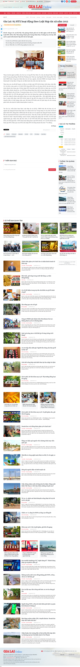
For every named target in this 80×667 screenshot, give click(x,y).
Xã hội (70, 13)
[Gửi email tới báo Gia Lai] (69, 1)
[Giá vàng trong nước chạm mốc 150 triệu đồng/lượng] (49, 246)
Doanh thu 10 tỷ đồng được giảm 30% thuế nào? (36, 426)
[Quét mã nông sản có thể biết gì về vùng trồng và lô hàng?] (11, 338)
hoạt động (43, 134)
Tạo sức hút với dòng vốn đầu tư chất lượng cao (70, 30)
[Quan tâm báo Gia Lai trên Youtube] (67, 1)
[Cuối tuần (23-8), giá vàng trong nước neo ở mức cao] (11, 397)
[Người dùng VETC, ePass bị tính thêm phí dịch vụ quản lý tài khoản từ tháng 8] (11, 608)
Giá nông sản (66, 17)
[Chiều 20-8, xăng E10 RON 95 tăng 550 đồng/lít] (11, 517)
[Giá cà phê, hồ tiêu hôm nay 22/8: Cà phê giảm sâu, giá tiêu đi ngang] (11, 416)
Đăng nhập (73, 1)
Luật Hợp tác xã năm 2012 (9, 136)
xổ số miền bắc (61, 261)
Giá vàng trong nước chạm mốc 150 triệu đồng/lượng (48, 254)
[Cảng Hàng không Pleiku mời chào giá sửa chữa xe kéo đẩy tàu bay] (62, 167)
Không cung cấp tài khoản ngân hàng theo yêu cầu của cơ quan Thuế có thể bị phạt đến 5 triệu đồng (47, 406)
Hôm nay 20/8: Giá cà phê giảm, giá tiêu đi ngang (37, 527)
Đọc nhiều (62, 25)
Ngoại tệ (60, 136)
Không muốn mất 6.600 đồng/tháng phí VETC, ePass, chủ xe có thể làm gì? (38, 576)
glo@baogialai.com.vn (10, 657)
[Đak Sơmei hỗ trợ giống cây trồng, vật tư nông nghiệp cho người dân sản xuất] (68, 228)
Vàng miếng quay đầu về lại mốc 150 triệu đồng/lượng (11, 236)
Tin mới (72, 25)
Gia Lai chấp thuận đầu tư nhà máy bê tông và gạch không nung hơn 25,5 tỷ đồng (67, 44)
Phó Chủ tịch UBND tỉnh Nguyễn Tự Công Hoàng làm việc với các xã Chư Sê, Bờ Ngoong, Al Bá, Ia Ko (67, 86)
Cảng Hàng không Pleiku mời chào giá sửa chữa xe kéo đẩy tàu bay (67, 169)
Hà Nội (26, 134)
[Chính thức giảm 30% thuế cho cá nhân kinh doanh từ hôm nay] (61, 58)
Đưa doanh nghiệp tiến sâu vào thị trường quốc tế (70, 51)
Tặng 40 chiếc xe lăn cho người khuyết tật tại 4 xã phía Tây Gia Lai (67, 75)
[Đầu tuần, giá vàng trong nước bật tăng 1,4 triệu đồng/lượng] (11, 280)
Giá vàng (38, 17)
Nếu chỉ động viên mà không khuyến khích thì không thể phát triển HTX (24, 42)
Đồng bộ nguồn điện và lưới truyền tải (33, 469)
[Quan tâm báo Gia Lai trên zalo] (64, 1)
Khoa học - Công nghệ (53, 13)
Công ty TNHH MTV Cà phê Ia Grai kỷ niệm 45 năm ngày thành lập (29, 554)
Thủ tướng (37, 134)
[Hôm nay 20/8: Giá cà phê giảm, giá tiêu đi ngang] (11, 531)
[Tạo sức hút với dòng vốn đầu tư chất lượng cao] (61, 29)
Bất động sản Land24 (68, 261)
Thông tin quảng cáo (67, 162)
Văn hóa (61, 13)
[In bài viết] (1, 38)
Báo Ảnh (12, 1)
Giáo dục (39, 13)
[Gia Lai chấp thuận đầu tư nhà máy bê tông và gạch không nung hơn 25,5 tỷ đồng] (61, 43)
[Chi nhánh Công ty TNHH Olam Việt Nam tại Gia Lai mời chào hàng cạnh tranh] (62, 189)
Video (6, 1)
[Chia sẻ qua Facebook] (1, 25)
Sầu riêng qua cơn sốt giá (29, 304)
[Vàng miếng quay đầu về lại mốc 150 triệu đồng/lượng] (11, 228)
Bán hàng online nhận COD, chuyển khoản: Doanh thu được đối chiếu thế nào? (38, 619)
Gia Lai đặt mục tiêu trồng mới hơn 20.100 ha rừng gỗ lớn (38, 590)
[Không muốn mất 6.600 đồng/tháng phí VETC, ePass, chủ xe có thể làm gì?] (11, 579)
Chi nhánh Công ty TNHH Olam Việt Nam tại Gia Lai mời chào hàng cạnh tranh (67, 190)
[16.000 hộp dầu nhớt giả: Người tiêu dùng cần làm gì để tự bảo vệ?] (11, 352)
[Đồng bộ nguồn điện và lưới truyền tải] (11, 474)
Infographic (48, 1)
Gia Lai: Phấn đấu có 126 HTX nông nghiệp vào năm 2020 (20, 45)
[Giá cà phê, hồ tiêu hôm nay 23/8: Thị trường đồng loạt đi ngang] (11, 381)
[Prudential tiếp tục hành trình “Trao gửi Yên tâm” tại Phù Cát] (30, 228)
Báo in (17, 1)
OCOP (27, 17)
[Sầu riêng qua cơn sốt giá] (11, 309)
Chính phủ (14, 134)
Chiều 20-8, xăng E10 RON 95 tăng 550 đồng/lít (36, 513)
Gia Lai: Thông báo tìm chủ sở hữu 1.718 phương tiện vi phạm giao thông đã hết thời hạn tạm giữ (67, 179)
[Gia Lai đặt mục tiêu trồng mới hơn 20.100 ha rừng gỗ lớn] (11, 594)
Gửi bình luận (52, 169)
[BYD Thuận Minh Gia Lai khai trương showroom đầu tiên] (62, 208)
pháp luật (20, 134)
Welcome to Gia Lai (32, 1)
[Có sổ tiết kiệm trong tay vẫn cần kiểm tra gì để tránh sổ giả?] (11, 295)
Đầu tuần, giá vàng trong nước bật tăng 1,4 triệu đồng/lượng (36, 277)
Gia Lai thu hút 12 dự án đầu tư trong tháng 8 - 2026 (71, 36)
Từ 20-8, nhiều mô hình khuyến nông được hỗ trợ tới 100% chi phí (38, 499)
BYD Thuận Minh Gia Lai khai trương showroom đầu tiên (67, 210)
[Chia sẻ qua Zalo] (1, 29)
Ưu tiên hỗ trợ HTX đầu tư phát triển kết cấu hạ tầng (19, 40)
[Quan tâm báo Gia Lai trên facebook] (62, 1)
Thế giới (13, 13)
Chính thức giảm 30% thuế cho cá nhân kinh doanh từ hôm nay (71, 59)
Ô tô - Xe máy (32, 17)
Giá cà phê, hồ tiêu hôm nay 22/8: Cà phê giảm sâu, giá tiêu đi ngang (38, 413)
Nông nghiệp (48, 17)
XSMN (74, 261)
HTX (31, 134)
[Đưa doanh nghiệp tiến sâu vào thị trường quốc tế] (61, 51)
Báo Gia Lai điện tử (40, 7)
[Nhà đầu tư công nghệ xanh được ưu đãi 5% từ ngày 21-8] (11, 459)
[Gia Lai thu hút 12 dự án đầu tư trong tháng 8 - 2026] (61, 36)
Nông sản (61, 126)
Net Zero (43, 17)
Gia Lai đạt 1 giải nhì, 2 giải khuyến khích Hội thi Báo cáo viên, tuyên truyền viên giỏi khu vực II (67, 114)
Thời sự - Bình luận (26, 13)
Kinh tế (33, 13)
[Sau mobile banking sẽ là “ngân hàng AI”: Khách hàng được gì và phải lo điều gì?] (11, 565)
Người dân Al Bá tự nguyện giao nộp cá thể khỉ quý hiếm (71, 104)
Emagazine (40, 1)
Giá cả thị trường (73, 17)
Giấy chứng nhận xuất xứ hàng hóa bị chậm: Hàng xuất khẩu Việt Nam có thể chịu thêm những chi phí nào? (38, 485)
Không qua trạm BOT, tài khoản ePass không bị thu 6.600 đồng (47, 554)
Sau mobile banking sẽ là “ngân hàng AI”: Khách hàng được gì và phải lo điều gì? (38, 561)
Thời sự (8, 13)
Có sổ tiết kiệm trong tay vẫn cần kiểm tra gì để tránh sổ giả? (38, 291)
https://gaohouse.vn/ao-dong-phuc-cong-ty (67, 264)
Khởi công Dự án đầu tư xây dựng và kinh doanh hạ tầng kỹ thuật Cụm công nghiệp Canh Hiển (11, 554)
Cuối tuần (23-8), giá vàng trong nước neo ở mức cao (11, 405)
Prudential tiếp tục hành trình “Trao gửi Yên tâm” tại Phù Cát (30, 236)
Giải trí (66, 13)
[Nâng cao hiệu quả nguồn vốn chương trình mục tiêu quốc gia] (11, 445)
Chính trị (18, 13)
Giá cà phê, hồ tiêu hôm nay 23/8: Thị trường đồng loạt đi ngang (39, 377)
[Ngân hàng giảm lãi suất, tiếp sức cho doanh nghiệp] (30, 397)
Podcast (23, 1)
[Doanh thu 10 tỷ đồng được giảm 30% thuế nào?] (11, 431)
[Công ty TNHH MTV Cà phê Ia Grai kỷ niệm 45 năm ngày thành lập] (30, 546)
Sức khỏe (44, 13)
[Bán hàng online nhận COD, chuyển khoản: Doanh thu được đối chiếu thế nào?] (11, 623)
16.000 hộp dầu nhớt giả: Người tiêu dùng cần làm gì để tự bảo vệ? (39, 348)
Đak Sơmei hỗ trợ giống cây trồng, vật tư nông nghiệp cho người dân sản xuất (67, 237)
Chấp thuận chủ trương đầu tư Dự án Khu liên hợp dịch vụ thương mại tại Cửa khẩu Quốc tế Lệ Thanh (38, 634)
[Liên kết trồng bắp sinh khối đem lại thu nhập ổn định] (11, 367)
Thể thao (75, 13)
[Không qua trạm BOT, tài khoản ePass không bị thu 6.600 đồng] (48, 546)
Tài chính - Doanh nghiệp (57, 17)
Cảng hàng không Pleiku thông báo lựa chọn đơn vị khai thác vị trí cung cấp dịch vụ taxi (67, 200)
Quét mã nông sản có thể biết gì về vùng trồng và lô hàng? (37, 334)
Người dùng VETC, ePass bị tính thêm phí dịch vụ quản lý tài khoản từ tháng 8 (38, 605)
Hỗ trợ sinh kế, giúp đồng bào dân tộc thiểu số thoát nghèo (71, 96)
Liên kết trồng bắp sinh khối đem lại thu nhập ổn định (38, 362)
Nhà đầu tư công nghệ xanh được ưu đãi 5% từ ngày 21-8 (39, 456)
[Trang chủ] (4, 13)
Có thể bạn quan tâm (13, 220)
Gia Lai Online (12, 651)
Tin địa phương (66, 66)
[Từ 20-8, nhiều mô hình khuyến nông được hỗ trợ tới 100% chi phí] (11, 503)
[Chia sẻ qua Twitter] (1, 32)
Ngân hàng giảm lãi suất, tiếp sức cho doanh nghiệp (29, 405)
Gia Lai (8, 134)
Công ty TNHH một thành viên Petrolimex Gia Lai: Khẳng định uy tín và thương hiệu (37, 320)
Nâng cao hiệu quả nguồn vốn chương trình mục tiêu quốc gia (38, 441)
